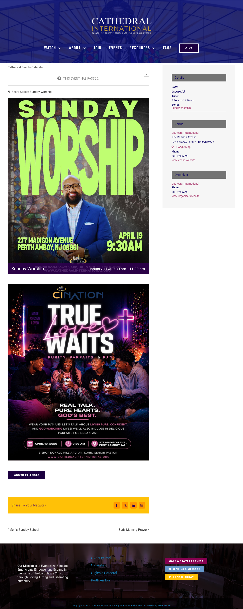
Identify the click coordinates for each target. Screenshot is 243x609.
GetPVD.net (164, 605)
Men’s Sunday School (24, 529)
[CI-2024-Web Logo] (121, 18)
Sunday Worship (181, 107)
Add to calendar (26, 475)
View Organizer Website (185, 195)
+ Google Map (182, 146)
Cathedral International (185, 132)
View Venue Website (183, 160)
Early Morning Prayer (132, 529)
